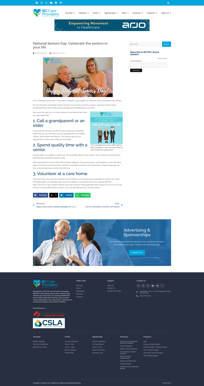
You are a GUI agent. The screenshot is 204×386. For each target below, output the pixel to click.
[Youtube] (51, 3)
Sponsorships (110, 13)
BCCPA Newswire (41, 53)
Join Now (69, 13)
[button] (168, 3)
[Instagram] (41, 3)
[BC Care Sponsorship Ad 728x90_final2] (102, 31)
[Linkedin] (56, 3)
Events (95, 13)
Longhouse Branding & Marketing (70, 383)
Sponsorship (97, 337)
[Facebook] (37, 3)
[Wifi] (61, 3)
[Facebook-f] (138, 286)
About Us (165, 13)
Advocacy (137, 13)
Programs (151, 13)
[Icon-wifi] (162, 286)
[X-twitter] (46, 3)
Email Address (136, 61)
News (124, 13)
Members (82, 13)
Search (166, 44)
